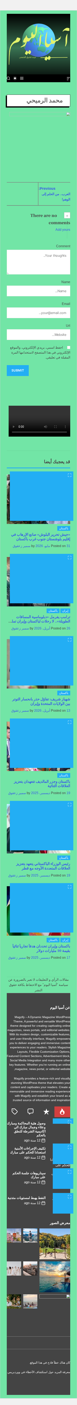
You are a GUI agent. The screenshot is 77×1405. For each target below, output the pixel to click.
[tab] (62, 1111)
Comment (63, 246)
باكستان (63, 528)
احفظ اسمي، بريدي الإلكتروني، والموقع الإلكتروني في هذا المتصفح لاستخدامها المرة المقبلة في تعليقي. (40, 352)
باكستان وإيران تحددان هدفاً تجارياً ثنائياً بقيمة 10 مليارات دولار (41, 948)
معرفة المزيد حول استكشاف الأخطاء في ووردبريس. (38, 1372)
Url (68, 325)
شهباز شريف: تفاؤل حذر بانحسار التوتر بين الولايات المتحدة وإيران (41, 701)
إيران (65, 610)
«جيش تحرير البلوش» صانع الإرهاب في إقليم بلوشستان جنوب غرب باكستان (40, 536)
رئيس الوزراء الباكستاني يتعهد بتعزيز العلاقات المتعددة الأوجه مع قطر (43, 866)
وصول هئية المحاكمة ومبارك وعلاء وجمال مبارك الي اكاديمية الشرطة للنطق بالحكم (26, 1129)
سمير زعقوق (21, 546)
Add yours (62, 229)
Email (66, 304)
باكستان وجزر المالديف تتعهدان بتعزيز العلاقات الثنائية (42, 784)
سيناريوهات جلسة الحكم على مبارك (29, 1175)
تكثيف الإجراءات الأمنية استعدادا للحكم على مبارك (28, 1150)
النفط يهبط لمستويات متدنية (27, 1198)
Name (65, 282)
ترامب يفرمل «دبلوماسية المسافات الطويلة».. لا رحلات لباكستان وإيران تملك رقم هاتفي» (39, 621)
